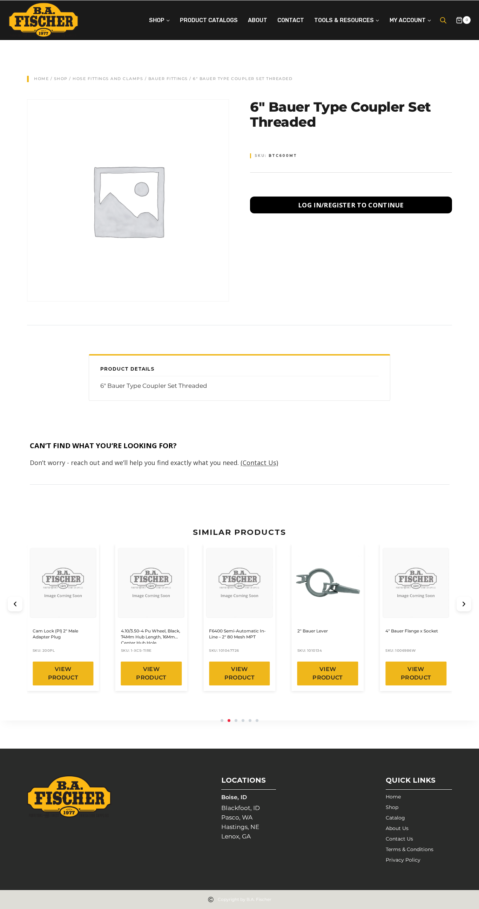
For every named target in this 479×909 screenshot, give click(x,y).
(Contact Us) (259, 462)
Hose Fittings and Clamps (108, 78)
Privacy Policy (403, 860)
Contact (290, 20)
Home (41, 78)
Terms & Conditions (409, 849)
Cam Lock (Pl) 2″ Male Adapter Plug (55, 633)
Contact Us (399, 839)
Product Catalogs (209, 20)
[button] (15, 604)
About (257, 20)
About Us (397, 828)
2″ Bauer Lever (312, 630)
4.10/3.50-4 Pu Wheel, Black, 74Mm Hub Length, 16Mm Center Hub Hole (150, 636)
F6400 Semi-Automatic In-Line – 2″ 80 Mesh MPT (237, 633)
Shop (61, 78)
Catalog (395, 818)
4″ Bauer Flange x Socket (411, 630)
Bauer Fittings (168, 78)
